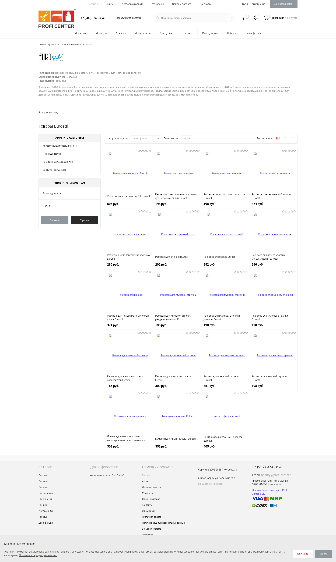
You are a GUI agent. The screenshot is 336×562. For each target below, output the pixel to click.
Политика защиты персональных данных (163, 523)
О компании (148, 511)
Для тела (43, 487)
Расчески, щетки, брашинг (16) (58, 162)
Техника (42, 505)
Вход (245, 4)
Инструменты (45, 511)
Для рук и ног (45, 499)
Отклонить (302, 554)
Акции (109, 4)
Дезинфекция (45, 523)
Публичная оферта (151, 517)
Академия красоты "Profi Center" (107, 475)
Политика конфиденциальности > (38, 555)
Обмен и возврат (181, 4)
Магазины (158, 4)
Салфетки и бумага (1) (54, 170)
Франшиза (147, 534)
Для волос (43, 475)
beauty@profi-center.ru (276, 475)
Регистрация (257, 4)
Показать (54, 220)
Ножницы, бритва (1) (53, 154)
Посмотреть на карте (210, 483)
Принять (323, 554)
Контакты (205, 4)
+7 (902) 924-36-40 (93, 18)
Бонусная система (151, 528)
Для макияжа (45, 493)
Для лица (43, 481)
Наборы (42, 517)
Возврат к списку (48, 112)
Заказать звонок (283, 3)
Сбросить (84, 220)
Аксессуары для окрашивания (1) (60, 145)
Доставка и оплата (133, 4)
